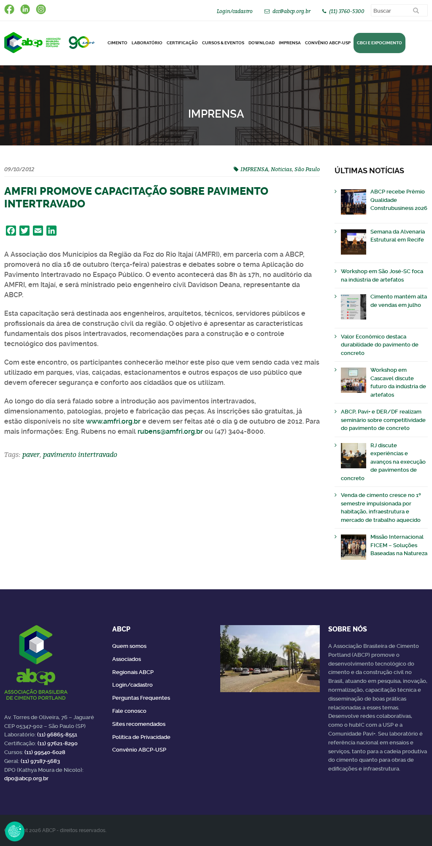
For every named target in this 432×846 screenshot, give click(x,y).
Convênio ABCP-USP (328, 42)
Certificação (182, 42)
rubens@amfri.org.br (170, 431)
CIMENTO (117, 42)
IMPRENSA (254, 169)
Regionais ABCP (133, 672)
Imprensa (290, 42)
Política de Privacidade (141, 737)
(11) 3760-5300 (346, 11)
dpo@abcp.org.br (26, 778)
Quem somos (129, 646)
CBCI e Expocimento (379, 42)
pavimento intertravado (80, 454)
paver (31, 454)
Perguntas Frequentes (141, 698)
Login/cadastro (235, 11)
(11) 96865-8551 (57, 734)
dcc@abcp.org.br (291, 11)
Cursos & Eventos (223, 42)
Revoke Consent (14, 831)
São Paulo (307, 169)
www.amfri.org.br (113, 421)
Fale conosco (129, 711)
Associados (126, 659)
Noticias (281, 169)
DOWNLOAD (261, 42)
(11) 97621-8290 (58, 743)
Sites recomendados (138, 724)
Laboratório (147, 42)
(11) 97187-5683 (40, 761)
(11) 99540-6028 (44, 752)
